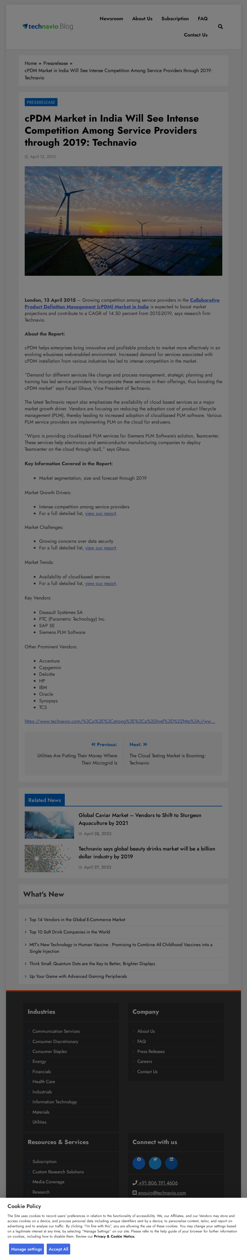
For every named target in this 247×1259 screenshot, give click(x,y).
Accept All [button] (58, 1249)
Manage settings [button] (26, 1249)
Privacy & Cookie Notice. (114, 1236)
